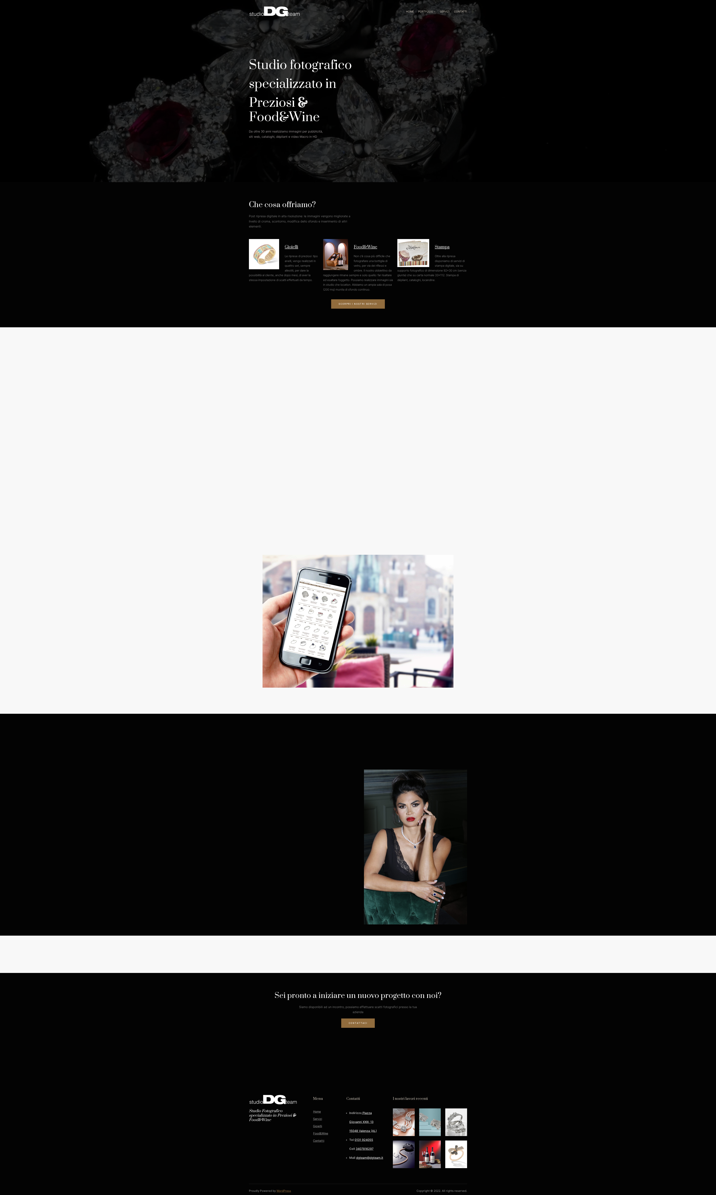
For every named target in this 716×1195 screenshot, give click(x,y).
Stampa (442, 247)
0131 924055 (364, 1140)
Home (317, 1112)
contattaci (358, 1023)
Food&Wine (365, 247)
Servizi (317, 1119)
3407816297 (364, 1149)
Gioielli (291, 247)
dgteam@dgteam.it (369, 1158)
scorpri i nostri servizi (358, 304)
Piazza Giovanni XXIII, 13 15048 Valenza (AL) (363, 1122)
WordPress (284, 1191)
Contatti (318, 1141)
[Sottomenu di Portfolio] (434, 11)
